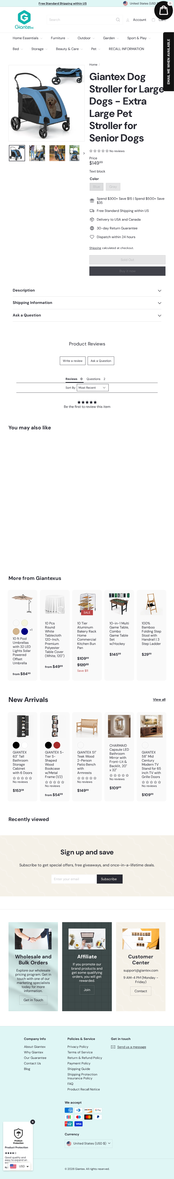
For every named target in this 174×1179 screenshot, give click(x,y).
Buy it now (127, 271)
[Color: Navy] (24, 631)
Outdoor (84, 38)
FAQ (70, 1084)
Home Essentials (26, 38)
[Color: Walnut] (145, 745)
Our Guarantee (35, 1058)
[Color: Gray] (16, 476)
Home (93, 64)
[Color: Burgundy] (16, 623)
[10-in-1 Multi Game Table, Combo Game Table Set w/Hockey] (119, 625)
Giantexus (48, 578)
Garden (109, 38)
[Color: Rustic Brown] (56, 745)
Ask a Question (101, 361)
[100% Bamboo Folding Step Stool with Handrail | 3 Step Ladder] (152, 625)
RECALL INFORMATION (126, 49)
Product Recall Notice (83, 1089)
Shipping (95, 248)
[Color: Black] (16, 745)
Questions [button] (93, 379)
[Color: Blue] (16, 467)
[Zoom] (46, 103)
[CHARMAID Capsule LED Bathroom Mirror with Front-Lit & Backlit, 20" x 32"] (119, 753)
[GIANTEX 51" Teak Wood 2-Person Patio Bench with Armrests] (87, 754)
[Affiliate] (87, 939)
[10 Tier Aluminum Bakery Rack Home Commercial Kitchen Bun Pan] (87, 633)
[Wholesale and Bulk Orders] (33, 939)
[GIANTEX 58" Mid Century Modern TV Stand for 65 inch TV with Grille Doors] (152, 756)
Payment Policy (78, 1063)
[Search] (115, 19)
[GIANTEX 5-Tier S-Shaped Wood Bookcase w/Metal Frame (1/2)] (55, 756)
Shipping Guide (78, 1069)
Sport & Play (137, 38)
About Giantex (34, 1047)
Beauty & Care (68, 49)
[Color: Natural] (80, 745)
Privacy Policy (77, 1047)
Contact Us (32, 1063)
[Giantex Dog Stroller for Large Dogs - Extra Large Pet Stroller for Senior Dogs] (19, 499)
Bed (16, 49)
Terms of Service (80, 1052)
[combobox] (84, 19)
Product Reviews (87, 344)
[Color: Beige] (24, 623)
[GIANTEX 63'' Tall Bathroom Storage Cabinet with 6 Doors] (22, 754)
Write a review (73, 361)
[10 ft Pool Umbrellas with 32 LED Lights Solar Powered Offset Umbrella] (22, 635)
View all (159, 699)
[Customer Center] (140, 939)
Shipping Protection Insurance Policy (82, 1076)
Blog (27, 1069)
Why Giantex (33, 1052)
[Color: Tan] (16, 631)
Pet (94, 49)
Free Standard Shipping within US (63, 3)
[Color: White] (24, 745)
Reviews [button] (71, 379)
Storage (37, 49)
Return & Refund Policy (84, 1058)
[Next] (82, 153)
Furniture (58, 38)
